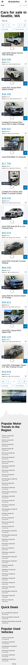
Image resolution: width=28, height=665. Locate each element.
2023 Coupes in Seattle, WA (8, 596)
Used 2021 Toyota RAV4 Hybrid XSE (11, 331)
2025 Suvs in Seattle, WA (8, 436)
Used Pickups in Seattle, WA (8, 651)
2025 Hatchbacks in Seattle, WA (9, 492)
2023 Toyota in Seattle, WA (8, 501)
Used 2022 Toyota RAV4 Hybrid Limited (11, 88)
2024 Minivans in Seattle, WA (8, 570)
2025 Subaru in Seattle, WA (8, 505)
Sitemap (14, 663)
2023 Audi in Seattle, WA (7, 514)
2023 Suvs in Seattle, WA (8, 445)
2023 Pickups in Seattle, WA (8, 583)
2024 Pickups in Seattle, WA (8, 553)
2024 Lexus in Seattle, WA (8, 484)
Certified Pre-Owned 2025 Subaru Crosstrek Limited (12, 192)
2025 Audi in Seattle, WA (7, 449)
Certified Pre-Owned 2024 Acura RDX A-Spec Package (13, 123)
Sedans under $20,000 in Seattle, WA (10, 618)
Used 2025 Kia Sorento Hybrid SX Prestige (14, 296)
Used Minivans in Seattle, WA (8, 660)
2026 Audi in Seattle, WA (7, 566)
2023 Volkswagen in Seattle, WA (9, 535)
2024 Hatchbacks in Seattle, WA (9, 557)
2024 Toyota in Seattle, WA (8, 453)
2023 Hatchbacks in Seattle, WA (9, 531)
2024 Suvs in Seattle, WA (8, 440)
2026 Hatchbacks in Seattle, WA (9, 561)
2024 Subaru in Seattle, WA (8, 540)
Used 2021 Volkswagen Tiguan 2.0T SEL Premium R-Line (14, 366)
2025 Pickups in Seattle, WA (8, 574)
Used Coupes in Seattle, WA (8, 655)
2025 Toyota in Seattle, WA (8, 458)
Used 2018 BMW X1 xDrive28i (14, 157)
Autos (2, 5)
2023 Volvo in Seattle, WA (8, 518)
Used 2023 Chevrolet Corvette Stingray (14, 262)
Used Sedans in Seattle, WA (8, 642)
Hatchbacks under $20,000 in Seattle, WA (11, 622)
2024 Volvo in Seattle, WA (8, 527)
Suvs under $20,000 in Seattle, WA (10, 613)
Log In (20, 5)
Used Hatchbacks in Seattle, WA (9, 647)
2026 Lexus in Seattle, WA (8, 548)
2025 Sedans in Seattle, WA (8, 488)
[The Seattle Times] (14, 2)
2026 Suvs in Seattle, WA (8, 462)
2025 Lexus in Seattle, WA (8, 523)
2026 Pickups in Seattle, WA (8, 587)
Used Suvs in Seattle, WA (8, 638)
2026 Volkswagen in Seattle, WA (9, 592)
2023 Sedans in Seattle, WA (8, 497)
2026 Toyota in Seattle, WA (8, 471)
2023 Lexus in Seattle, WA (8, 475)
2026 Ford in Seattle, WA (7, 600)
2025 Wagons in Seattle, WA (8, 579)
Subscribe (25, 5)
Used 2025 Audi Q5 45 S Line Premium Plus (13, 227)
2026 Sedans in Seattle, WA (8, 544)
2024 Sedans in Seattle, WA (8, 466)
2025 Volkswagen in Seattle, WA (9, 479)
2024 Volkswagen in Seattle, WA (9, 510)
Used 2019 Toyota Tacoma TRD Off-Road (12, 54)
